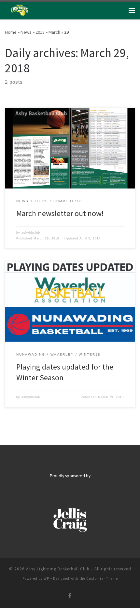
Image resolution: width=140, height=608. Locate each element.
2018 (40, 32)
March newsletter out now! (60, 213)
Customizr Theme (102, 578)
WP (46, 578)
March (54, 32)
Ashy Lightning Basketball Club (58, 569)
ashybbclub (30, 232)
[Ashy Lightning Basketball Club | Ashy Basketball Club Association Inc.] (19, 9)
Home (11, 32)
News (26, 32)
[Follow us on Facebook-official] (70, 595)
